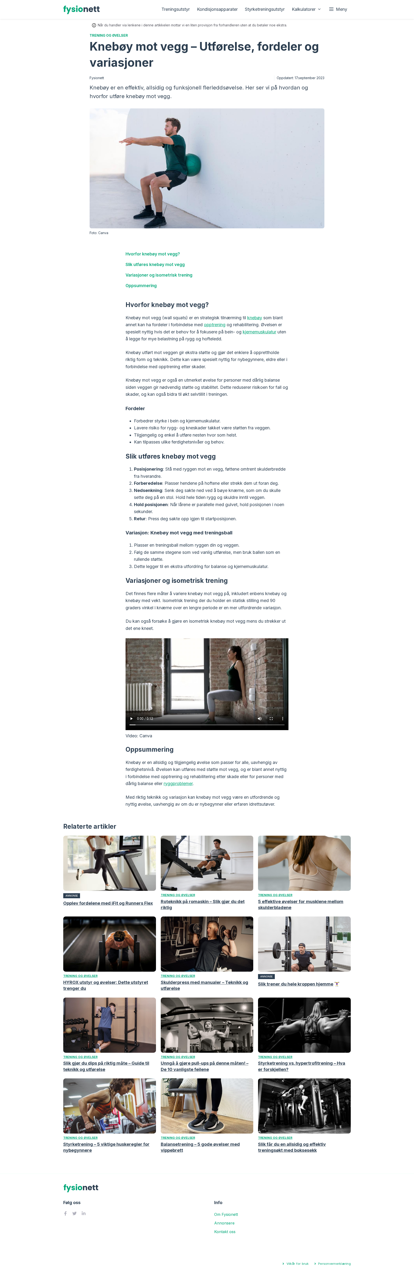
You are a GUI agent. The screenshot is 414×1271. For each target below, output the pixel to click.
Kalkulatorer (304, 9)
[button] (338, 9)
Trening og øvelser (109, 35)
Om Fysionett (226, 1214)
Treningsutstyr (175, 9)
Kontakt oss (225, 1231)
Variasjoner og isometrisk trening (159, 275)
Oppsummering (141, 285)
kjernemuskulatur (259, 331)
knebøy (254, 317)
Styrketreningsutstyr (265, 9)
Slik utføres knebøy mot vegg (155, 264)
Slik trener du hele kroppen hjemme (295, 984)
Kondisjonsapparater (217, 9)
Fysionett (97, 78)
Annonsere (224, 1223)
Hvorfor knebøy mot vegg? (153, 253)
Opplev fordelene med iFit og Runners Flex (108, 903)
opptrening (214, 324)
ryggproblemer (178, 783)
